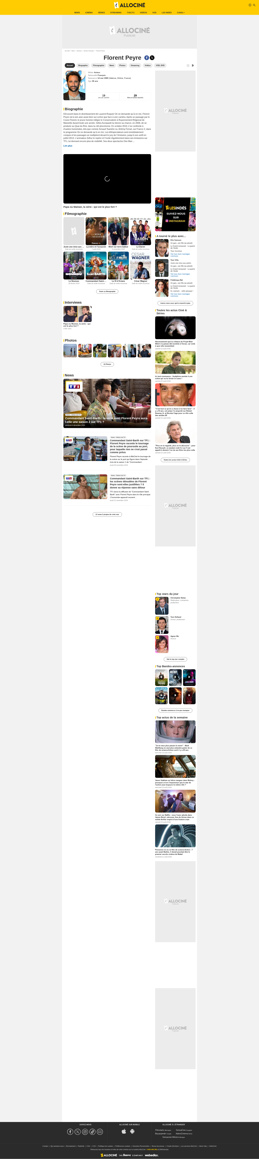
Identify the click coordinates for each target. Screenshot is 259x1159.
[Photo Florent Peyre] (70, 350)
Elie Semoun (176, 240)
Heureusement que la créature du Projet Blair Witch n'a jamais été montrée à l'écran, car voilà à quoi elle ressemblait (175, 344)
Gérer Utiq (203, 1146)
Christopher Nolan (178, 598)
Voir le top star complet (175, 659)
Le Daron (140, 247)
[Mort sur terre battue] (118, 231)
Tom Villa (174, 260)
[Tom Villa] (161, 268)
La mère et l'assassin (96, 247)
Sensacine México (170, 1137)
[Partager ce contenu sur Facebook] (146, 57)
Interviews (73, 302)
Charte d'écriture (173, 1146)
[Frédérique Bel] (161, 288)
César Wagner (140, 281)
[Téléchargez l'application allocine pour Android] (134, 1131)
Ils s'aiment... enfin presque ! (182, 291)
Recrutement (71, 1146)
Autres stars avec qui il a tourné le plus (175, 303)
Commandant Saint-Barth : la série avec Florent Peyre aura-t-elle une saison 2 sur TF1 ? (106, 420)
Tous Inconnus (176, 251)
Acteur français (89, 51)
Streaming (116, 12)
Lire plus (67, 146)
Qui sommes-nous (57, 1146)
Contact (45, 1146)
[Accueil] (129, 5)
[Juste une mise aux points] (73, 231)
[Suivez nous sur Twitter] (78, 1132)
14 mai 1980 (103, 78)
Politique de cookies (105, 1146)
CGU (88, 1146)
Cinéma (89, 12)
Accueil (67, 51)
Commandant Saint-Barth (96, 281)
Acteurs (79, 51)
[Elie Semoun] (161, 248)
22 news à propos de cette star (107, 514)
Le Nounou (74, 281)
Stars (73, 51)
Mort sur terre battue (118, 247)
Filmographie (76, 214)
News (77, 12)
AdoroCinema (182, 1133)
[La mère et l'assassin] (96, 231)
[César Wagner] (140, 266)
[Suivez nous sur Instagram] (85, 1132)
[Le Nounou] (73, 266)
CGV (94, 1146)
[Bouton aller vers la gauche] (188, 65)
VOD (154, 12)
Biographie (74, 109)
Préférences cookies (122, 1146)
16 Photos (107, 364)
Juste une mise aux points (73, 247)
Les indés (167, 12)
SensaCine (181, 1130)
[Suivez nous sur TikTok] (92, 1132)
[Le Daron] (140, 231)
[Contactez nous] (100, 1132)
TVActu (130, 12)
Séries (101, 12)
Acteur (97, 72)
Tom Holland (176, 617)
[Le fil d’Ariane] (118, 266)
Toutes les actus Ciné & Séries (175, 460)
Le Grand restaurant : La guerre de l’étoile (183, 247)
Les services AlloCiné (189, 1146)
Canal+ (181, 12)
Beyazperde (160, 1133)
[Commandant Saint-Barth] (96, 266)
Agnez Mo (175, 636)
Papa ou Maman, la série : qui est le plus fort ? (77, 325)
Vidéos (143, 12)
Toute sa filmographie (107, 291)
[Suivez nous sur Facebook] (70, 1132)
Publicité (81, 1146)
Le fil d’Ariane (118, 281)
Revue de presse (158, 1146)
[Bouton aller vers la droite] (192, 65)
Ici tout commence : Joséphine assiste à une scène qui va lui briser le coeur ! (173, 377)
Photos (71, 340)
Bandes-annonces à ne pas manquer (175, 710)
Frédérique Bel (177, 280)
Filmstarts (159, 1130)
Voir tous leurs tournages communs (180, 255)
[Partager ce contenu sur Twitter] (152, 57)
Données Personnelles (141, 1146)
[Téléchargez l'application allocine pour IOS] (125, 1131)
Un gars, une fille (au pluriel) (181, 243)
